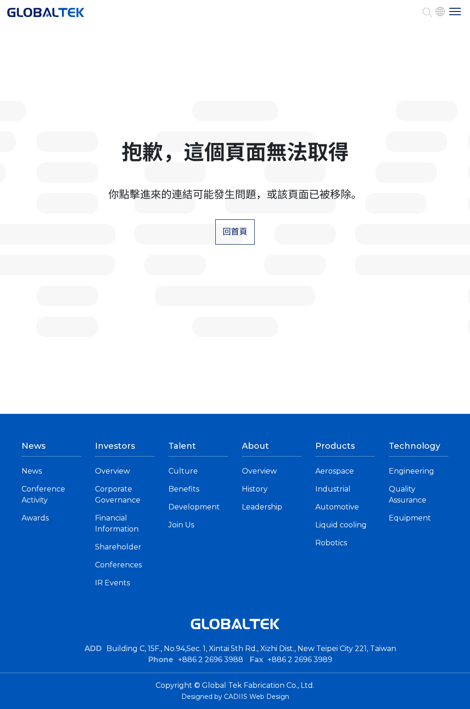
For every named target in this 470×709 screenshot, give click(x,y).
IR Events (112, 582)
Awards (35, 518)
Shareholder (118, 547)
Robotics (331, 542)
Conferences (118, 564)
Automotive (337, 507)
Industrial (333, 489)
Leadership (262, 507)
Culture (183, 471)
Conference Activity (43, 494)
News (32, 471)
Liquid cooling (341, 524)
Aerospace (334, 471)
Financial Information (117, 523)
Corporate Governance (117, 494)
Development (194, 507)
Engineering (411, 471)
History (255, 489)
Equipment (410, 518)
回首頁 (235, 232)
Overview (112, 471)
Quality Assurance (407, 494)
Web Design (269, 696)
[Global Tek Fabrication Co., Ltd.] (46, 17)
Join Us (181, 524)
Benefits (183, 489)
